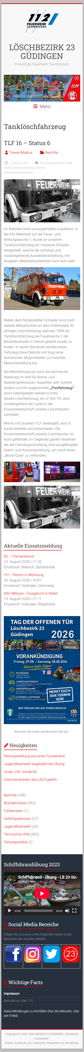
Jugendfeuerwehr (17, 826)
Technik (40, 167)
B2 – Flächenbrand (19, 556)
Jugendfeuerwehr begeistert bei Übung (34, 764)
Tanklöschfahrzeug (23, 167)
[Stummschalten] (67, 910)
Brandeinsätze (15, 803)
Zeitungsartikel (15, 842)
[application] (42, 893)
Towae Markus (20, 152)
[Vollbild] (74, 910)
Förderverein (13, 811)
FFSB (68, 163)
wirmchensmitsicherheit (18, 172)
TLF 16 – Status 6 (27, 143)
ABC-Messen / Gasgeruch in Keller (31, 593)
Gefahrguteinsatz (17, 819)
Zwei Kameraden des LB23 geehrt (30, 779)
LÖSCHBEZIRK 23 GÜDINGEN (42, 51)
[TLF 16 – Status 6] (42, 181)
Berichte (51, 152)
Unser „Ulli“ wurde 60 (20, 772)
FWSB (7, 167)
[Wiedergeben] (9, 910)
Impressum (11, 993)
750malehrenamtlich (51, 163)
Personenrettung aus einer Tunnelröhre (34, 756)
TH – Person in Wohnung (23, 575)
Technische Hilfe (17, 834)
